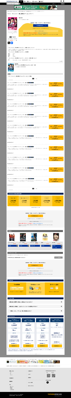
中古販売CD (35, 1)
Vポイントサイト (31, 385)
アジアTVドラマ (23, 19)
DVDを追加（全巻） (32, 245)
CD (25, 1)
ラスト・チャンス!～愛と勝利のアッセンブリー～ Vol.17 (24, 64)
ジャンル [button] (23, 3)
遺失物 (42, 242)
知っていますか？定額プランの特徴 (32, 359)
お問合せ (29, 377)
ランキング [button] (36, 3)
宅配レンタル (11, 386)
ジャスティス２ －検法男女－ (34, 242)
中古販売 (11, 388)
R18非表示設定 (12, 389)
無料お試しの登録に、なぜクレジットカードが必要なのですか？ (23, 306)
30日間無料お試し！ (41, 25)
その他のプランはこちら (36, 28)
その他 (27, 19)
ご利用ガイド (54, 3)
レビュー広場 (30, 382)
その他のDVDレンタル (28, 11)
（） (16, 40)
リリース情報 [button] (29, 3)
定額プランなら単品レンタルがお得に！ (43, 359)
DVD (21, 1)
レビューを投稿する (58, 257)
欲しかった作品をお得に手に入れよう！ (22, 359)
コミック (30, 1)
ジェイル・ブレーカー (11, 242)
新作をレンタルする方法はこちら (43, 32)
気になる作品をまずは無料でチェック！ (54, 359)
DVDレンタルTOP (9, 11)
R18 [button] (62, 3)
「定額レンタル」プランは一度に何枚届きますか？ (20, 311)
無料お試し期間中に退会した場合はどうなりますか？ (21, 302)
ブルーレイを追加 (55, 247)
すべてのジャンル (15, 11)
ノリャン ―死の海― (22, 242)
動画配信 (41, 1)
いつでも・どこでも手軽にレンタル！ (11, 359)
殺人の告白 (53, 242)
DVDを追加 (9, 245)
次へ (36, 78)
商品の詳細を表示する (10, 99)
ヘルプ (58, 3)
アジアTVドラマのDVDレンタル (21, 11)
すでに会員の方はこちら (45, 28)
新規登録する (14, 345)
